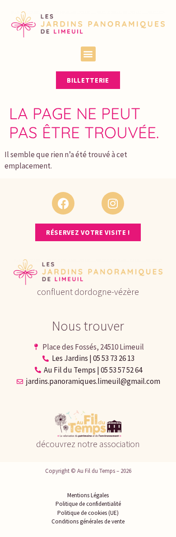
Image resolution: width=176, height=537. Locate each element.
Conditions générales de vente (88, 521)
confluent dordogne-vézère (88, 291)
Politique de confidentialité (88, 504)
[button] (88, 54)
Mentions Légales (88, 495)
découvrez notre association (88, 443)
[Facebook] (63, 203)
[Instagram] (113, 203)
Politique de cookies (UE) (88, 513)
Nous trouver (88, 325)
